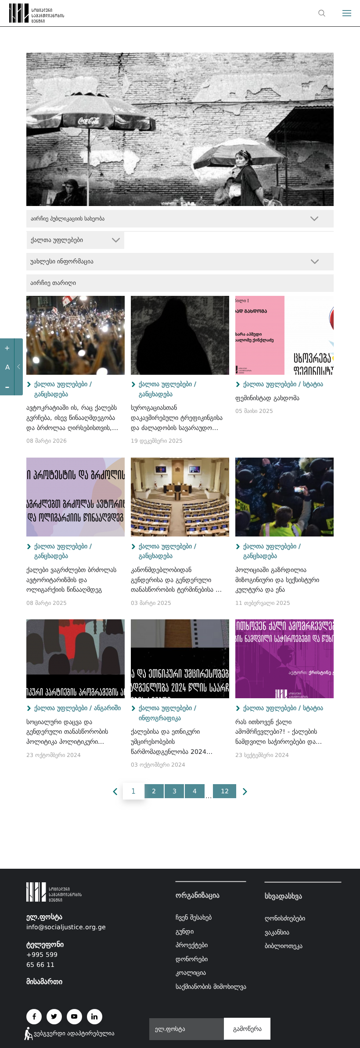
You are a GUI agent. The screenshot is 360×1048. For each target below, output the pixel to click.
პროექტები (192, 945)
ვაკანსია (277, 931)
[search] (321, 13)
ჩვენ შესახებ (194, 917)
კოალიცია (191, 973)
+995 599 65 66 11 (42, 959)
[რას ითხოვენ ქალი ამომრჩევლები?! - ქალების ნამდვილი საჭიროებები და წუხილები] (284, 658)
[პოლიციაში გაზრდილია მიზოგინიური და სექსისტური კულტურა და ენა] (284, 497)
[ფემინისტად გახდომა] (284, 335)
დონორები (192, 959)
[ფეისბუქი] (34, 1016)
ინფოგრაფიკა (160, 717)
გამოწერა (247, 1028)
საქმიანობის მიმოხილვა (211, 986)
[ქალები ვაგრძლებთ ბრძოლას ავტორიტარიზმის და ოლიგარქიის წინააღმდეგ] (75, 497)
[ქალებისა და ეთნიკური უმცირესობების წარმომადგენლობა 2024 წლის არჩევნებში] (180, 658)
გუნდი (185, 931)
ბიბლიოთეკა (283, 945)
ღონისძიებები (285, 918)
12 (225, 791)
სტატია (313, 383)
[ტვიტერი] (54, 1016)
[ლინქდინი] (94, 1016)
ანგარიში (107, 707)
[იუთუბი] (74, 1016)
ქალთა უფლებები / (63, 383)
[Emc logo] (22, 15)
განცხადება (51, 394)
